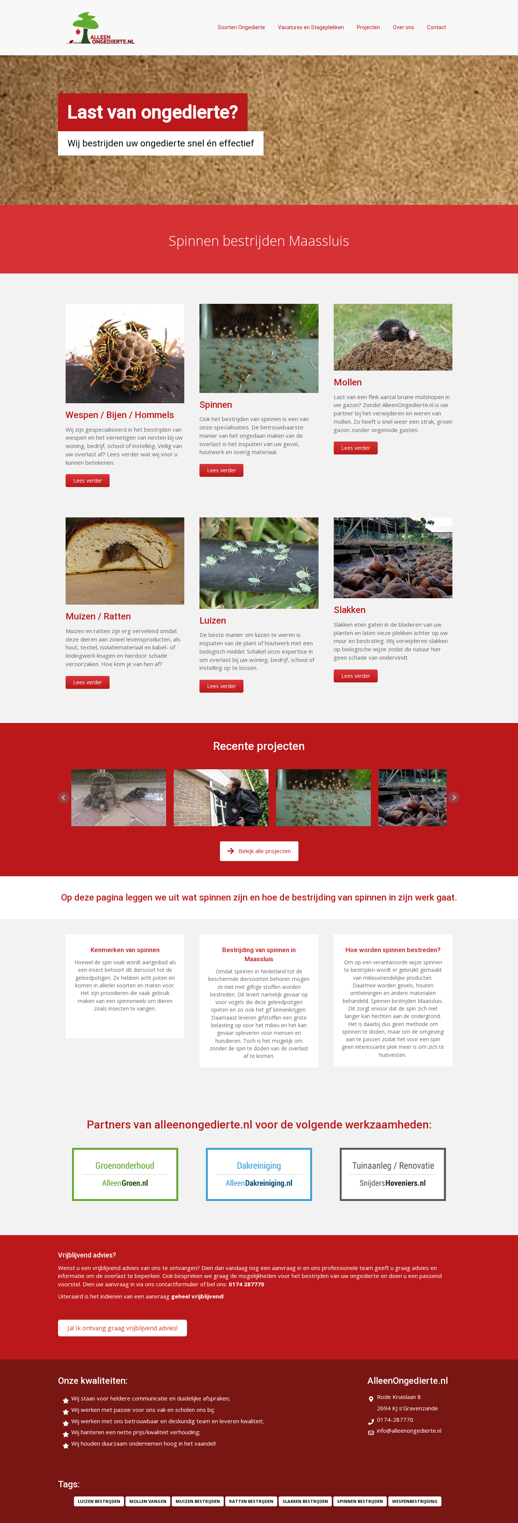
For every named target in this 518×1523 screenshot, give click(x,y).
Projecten (368, 27)
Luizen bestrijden (99, 1501)
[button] (122, 1328)
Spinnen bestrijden (360, 1501)
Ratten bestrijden (251, 1501)
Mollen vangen (147, 1501)
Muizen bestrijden (198, 1501)
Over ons (403, 27)
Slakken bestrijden (305, 1501)
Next (454, 798)
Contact (436, 27)
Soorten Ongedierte (241, 27)
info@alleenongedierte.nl (409, 1430)
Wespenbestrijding (415, 1501)
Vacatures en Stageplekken (311, 27)
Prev (64, 798)
